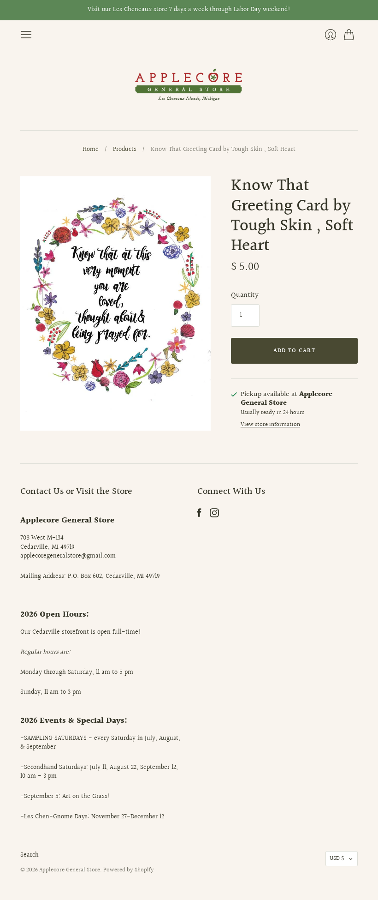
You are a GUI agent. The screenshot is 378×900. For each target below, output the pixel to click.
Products (124, 150)
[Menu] (26, 34)
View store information (270, 424)
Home (91, 150)
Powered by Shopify (128, 870)
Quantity (245, 295)
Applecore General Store (69, 870)
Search (29, 855)
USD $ (337, 858)
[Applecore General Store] (189, 85)
